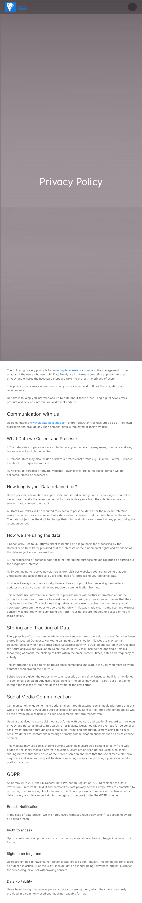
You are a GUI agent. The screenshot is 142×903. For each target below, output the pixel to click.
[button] (132, 7)
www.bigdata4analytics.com (71, 370)
